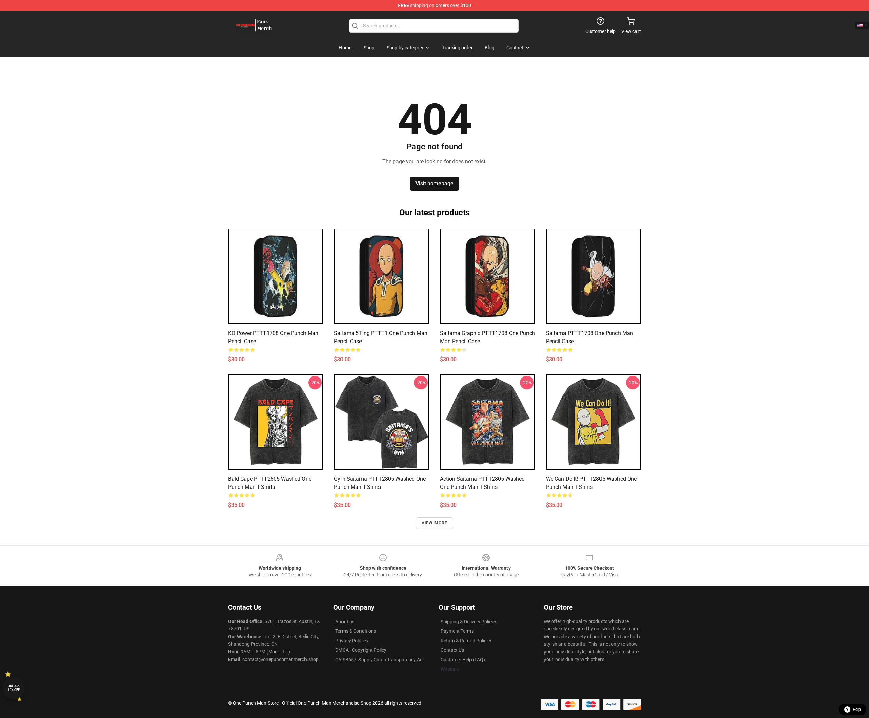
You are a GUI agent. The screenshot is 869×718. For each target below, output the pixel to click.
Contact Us (452, 650)
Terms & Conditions (355, 631)
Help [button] (857, 709)
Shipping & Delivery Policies (469, 621)
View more (435, 523)
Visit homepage (434, 183)
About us (344, 621)
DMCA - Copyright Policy (360, 650)
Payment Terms (457, 631)
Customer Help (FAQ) (463, 659)
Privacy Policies (351, 640)
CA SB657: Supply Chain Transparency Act (379, 659)
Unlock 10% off (14, 688)
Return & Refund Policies (466, 640)
